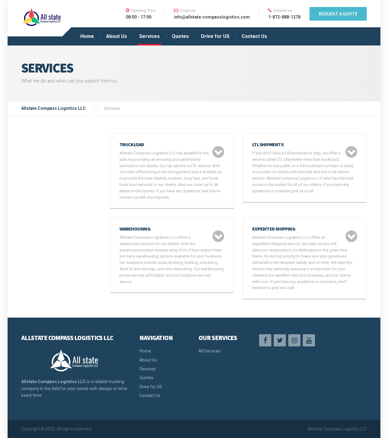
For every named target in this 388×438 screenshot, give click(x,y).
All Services (210, 351)
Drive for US (215, 36)
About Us (116, 36)
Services (149, 36)
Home (87, 36)
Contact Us (254, 36)
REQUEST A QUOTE (338, 14)
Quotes (180, 36)
